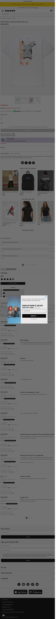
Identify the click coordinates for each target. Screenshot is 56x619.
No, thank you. (34, 319)
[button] (53, 179)
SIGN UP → (34, 316)
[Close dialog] (46, 297)
